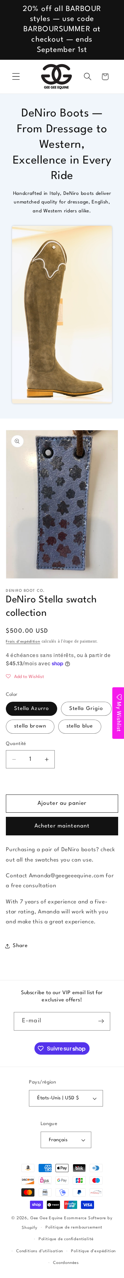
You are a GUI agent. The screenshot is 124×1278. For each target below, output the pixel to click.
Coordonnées (66, 1263)
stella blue (79, 726)
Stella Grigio (86, 708)
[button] (16, 77)
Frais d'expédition (23, 642)
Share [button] (20, 945)
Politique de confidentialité (66, 1239)
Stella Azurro (31, 708)
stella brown (30, 726)
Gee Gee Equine (46, 1218)
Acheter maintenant (62, 826)
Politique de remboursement (73, 1227)
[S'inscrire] (101, 1021)
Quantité (16, 744)
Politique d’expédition (93, 1251)
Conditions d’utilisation (39, 1251)
